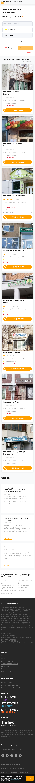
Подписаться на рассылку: (9, 745)
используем (8, 776)
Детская (4, 583)
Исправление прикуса (9, 590)
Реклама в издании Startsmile (10, 685)
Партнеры (4, 669)
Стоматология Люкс (11, 402)
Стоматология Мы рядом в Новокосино (14, 145)
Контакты (4, 674)
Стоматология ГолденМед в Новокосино (14, 453)
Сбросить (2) (28, 52)
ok (16, 755)
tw (20, 755)
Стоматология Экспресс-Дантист (13, 93)
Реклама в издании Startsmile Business (13, 688)
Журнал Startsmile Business (9, 663)
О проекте (4, 656)
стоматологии (6, 609)
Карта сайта (5, 772)
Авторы (3, 658)
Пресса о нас (5, 666)
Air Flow (4, 580)
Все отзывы (8, 510)
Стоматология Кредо (11, 352)
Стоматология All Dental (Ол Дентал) (14, 301)
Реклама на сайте (6, 682)
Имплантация (22, 588)
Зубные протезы (7, 588)
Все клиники (24, 772)
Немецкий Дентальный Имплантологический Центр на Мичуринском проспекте (14, 490)
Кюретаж (21, 590)
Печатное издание (7, 661)
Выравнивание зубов (25, 580)
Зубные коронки (23, 585)
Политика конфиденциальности (12, 764)
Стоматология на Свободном (14, 250)
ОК (30, 778)
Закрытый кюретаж (7, 585)
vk (7, 755)
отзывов (16, 98)
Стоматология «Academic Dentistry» (16, 547)
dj (2, 755)
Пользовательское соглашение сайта (14, 768)
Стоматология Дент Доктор (14, 196)
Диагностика (22, 583)
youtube (11, 755)
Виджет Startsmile (6, 671)
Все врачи (14, 772)
